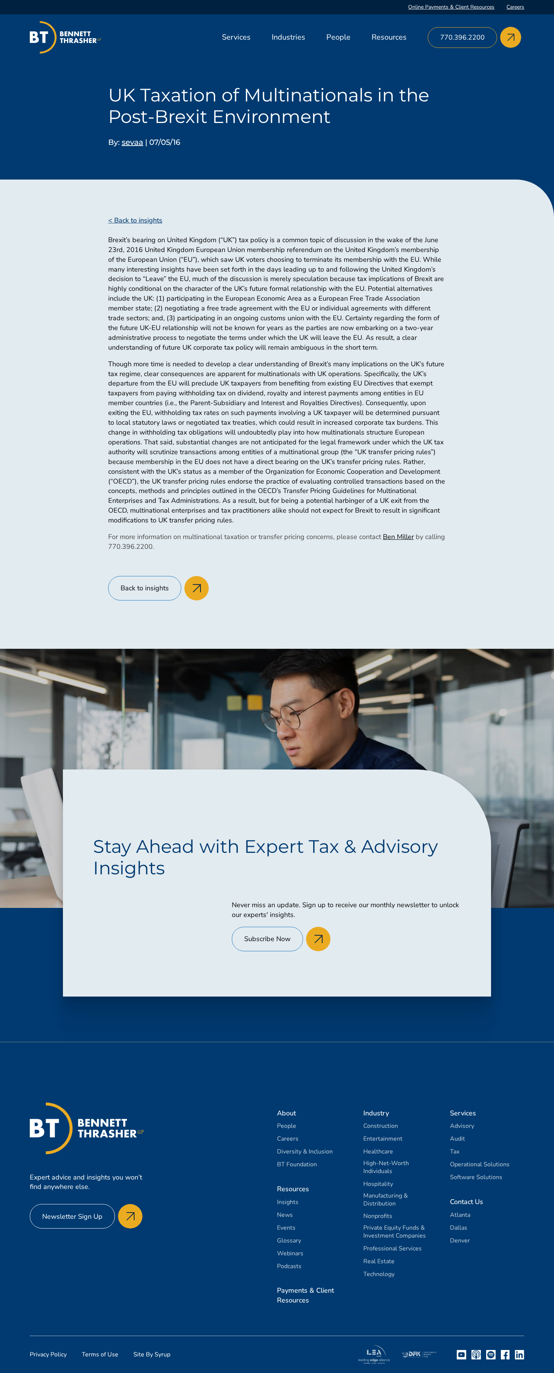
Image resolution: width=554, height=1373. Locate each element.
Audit (457, 1139)
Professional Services (392, 1249)
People (338, 37)
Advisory (462, 1126)
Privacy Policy (48, 1354)
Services (236, 37)
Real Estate (379, 1261)
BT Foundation (297, 1165)
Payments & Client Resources (305, 1295)
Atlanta (460, 1215)
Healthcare (378, 1152)
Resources (389, 37)
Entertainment (382, 1139)
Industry (376, 1113)
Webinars (290, 1254)
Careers (515, 7)
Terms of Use (100, 1354)
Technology (379, 1274)
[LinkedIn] (519, 1354)
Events (286, 1228)
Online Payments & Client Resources (451, 7)
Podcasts (289, 1266)
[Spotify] (491, 1354)
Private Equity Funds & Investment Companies (394, 1232)
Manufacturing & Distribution (385, 1200)
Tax (454, 1152)
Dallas (458, 1228)
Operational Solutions (480, 1165)
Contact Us (466, 1201)
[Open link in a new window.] (374, 1354)
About (286, 1113)
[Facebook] (505, 1354)
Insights (287, 1202)
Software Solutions (476, 1177)
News (285, 1215)
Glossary (289, 1241)
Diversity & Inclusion (305, 1152)
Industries (288, 37)
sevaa (132, 142)
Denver (460, 1241)
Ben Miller (398, 536)
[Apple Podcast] (476, 1354)
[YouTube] (461, 1354)
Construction (380, 1126)
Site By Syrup (151, 1354)
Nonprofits (377, 1216)
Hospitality (378, 1184)
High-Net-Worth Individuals (386, 1167)
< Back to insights (135, 220)
